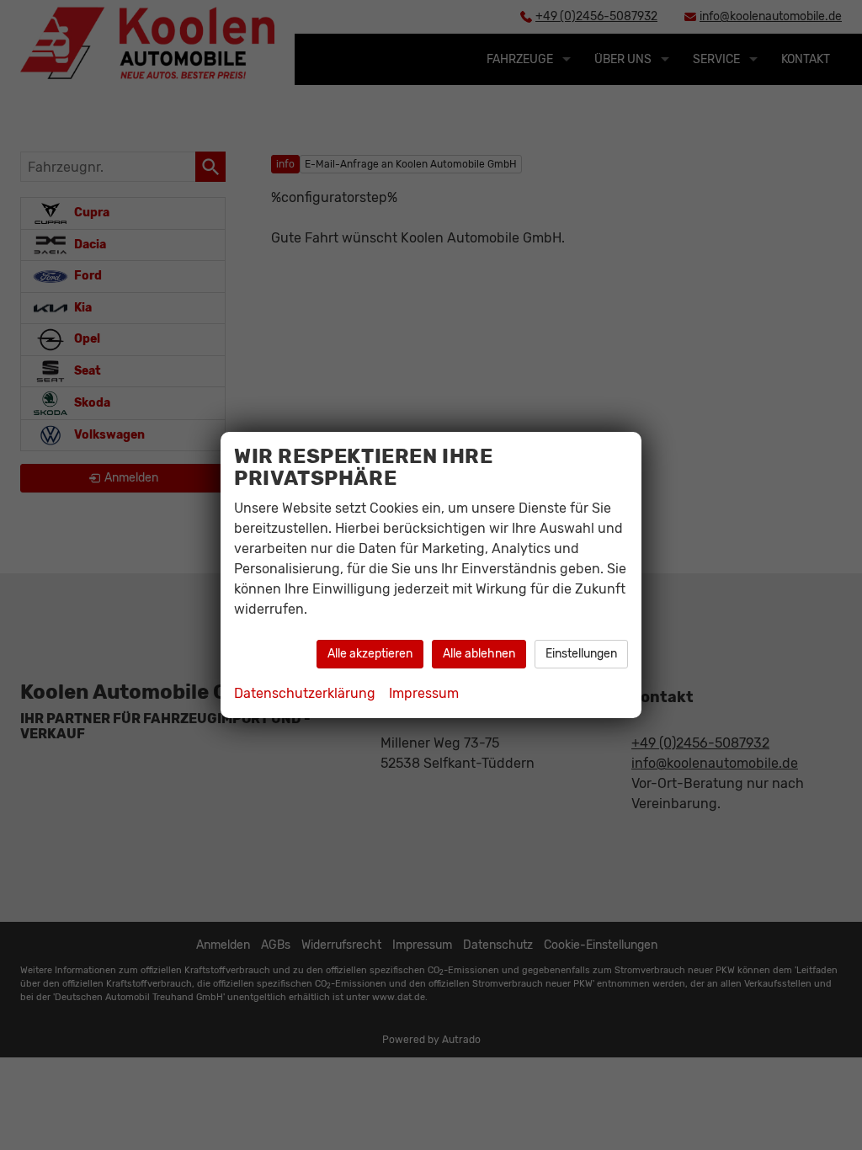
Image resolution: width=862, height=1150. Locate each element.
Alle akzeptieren (369, 654)
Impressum (424, 693)
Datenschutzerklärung (304, 693)
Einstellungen (581, 654)
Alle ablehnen (479, 654)
